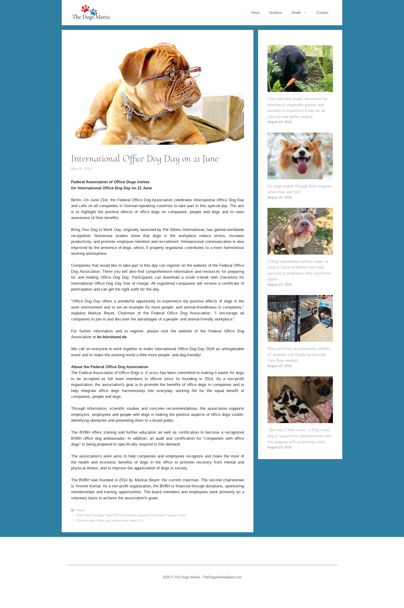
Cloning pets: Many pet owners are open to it (109, 520)
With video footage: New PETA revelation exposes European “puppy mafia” (131, 515)
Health (296, 12)
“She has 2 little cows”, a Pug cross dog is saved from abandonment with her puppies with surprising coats (299, 436)
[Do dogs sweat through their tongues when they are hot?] (300, 176)
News (255, 12)
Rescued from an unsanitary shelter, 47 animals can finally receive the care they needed (299, 354)
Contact (322, 12)
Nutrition (275, 12)
